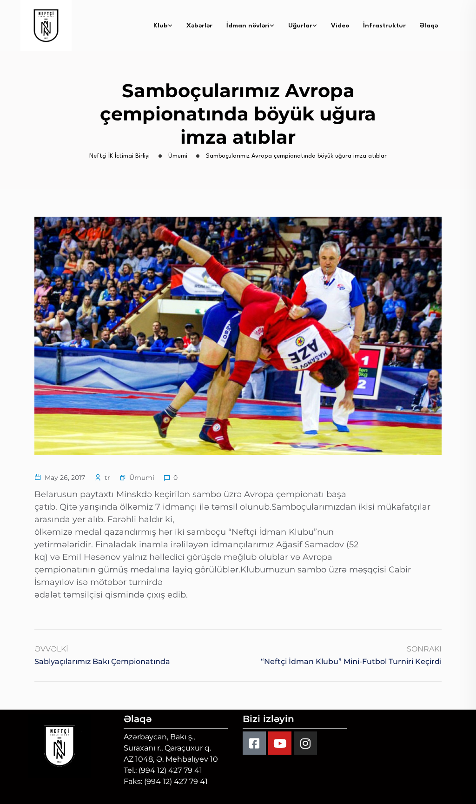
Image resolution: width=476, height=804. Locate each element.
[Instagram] (305, 743)
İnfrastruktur (384, 25)
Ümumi (141, 477)
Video (340, 25)
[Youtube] (279, 743)
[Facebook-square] (254, 743)
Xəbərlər (199, 25)
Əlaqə (429, 25)
